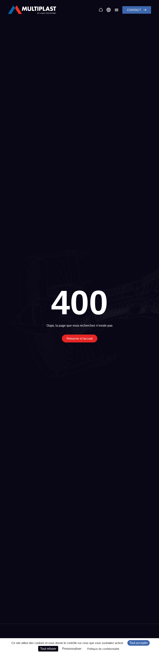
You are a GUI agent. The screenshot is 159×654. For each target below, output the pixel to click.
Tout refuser (48, 648)
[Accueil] (101, 9)
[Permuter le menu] (116, 10)
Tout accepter (138, 643)
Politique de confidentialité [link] (103, 648)
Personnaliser (71, 648)
